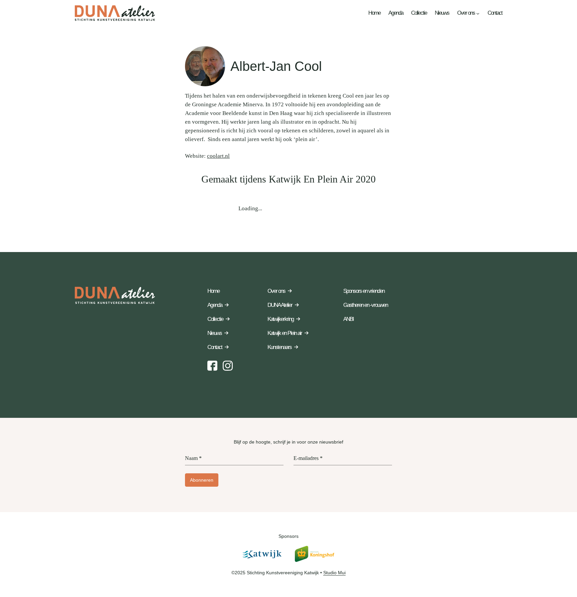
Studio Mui (334, 572)
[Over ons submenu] (477, 13)
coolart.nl (218, 156)
